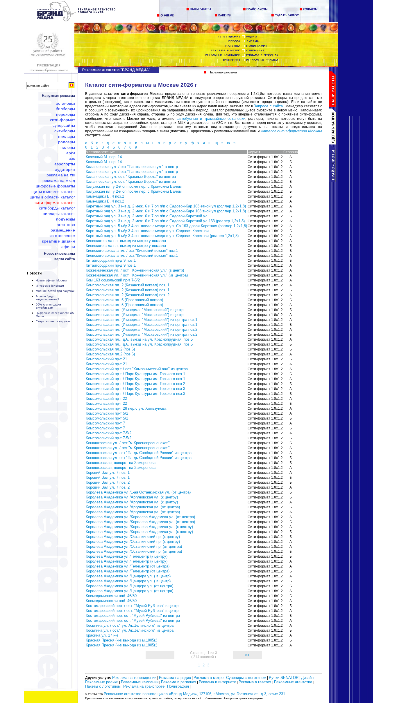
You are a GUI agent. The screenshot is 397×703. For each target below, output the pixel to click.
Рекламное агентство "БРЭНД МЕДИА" (116, 70)
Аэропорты (64, 164)
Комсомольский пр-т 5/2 (107, 413)
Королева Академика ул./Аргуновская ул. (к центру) (132, 497)
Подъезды (65, 219)
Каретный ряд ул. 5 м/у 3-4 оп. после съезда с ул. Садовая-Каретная (147, 231)
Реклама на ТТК (61, 175)
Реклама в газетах (255, 682)
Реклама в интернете (217, 682)
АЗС (72, 158)
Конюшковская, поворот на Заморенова (120, 462)
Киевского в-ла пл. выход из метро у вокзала (126, 240)
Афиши (68, 247)
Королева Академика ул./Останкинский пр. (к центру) (133, 536)
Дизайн (307, 677)
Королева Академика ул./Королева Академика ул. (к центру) (139, 527)
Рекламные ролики (101, 682)
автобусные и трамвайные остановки (211, 118)
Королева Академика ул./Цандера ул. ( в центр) (128, 576)
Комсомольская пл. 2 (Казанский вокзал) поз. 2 (127, 295)
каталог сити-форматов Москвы (291, 131)
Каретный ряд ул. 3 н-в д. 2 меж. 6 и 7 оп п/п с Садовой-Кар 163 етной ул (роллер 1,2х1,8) (166, 206)
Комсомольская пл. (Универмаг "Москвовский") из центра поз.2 (141, 329)
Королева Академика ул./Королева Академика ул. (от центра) (140, 517)
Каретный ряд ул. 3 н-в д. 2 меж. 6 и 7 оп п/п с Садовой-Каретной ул (147, 216)
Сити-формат (62, 120)
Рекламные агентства (293, 682)
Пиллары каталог (59, 214)
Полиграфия (178, 686)
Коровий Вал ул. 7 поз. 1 (108, 472)
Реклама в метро (208, 677)
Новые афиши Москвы (51, 280)
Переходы (65, 114)
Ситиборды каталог (57, 208)
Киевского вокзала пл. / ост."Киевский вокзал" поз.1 (132, 250)
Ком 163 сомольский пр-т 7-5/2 (113, 280)
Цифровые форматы (55, 186)
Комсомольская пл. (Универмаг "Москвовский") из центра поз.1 (141, 319)
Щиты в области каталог (52, 197)
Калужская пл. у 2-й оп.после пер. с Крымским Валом (134, 186)
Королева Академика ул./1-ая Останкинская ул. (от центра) (138, 492)
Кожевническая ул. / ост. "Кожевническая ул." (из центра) (137, 275)
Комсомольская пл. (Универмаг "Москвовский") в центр (134, 310)
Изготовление (62, 236)
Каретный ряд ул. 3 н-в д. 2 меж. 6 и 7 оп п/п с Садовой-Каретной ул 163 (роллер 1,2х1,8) (165, 221)
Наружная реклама (58, 96)
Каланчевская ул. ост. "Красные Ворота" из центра (131, 176)
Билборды (65, 109)
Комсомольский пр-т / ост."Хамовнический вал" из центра (137, 369)
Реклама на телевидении (134, 677)
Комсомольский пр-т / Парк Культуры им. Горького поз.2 (135, 384)
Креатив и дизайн (58, 241)
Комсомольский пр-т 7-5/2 (108, 433)
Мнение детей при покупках (55, 290)
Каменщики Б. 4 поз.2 (105, 196)
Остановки (65, 103)
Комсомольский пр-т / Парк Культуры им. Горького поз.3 (135, 388)
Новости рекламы (59, 254)
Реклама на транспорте (143, 686)
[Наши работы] (333, 106)
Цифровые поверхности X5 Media (55, 314)
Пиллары (66, 136)
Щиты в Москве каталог (53, 191)
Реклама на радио (175, 677)
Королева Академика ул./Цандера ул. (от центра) (129, 586)
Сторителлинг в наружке (53, 321)
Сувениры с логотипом (246, 677)
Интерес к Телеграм (50, 285)
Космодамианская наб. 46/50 (111, 596)
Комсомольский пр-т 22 (106, 398)
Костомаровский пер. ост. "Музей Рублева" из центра (133, 615)
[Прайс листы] (333, 180)
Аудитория (65, 169)
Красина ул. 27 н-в (102, 635)
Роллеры (66, 142)
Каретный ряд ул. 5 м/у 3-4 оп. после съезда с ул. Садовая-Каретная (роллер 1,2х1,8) (162, 236)
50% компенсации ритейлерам (48, 306)
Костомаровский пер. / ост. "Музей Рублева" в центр (132, 605)
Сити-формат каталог (55, 202)
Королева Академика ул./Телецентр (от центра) (127, 566)
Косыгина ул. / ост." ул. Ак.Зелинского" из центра (130, 625)
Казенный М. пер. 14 (104, 157)
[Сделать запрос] (333, 143)
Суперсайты (64, 125)
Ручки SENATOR (283, 677)
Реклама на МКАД (58, 180)
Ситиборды (64, 131)
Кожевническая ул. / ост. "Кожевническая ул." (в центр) (135, 270)
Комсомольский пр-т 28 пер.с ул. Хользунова (126, 408)
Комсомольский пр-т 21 (106, 359)
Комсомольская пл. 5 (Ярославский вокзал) (124, 300)
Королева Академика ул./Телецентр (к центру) (126, 556)
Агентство (66, 225)
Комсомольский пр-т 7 (105, 423)
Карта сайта (64, 259)
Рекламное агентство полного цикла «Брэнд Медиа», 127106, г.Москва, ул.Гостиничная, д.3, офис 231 (194, 694)
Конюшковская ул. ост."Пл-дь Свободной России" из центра (139, 453)
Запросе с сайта (268, 106)
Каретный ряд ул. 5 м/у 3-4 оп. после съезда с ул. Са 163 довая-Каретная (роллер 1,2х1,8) (166, 226)
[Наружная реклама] (76, 20)
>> (247, 655)
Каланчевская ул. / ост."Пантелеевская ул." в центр (132, 167)
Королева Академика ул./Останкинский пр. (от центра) (134, 546)
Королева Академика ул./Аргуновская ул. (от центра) (133, 507)
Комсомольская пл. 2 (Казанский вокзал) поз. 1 (127, 285)
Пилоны (67, 147)
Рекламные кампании (139, 682)
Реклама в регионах (178, 682)
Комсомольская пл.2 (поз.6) (110, 349)
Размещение (63, 230)
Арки (70, 153)
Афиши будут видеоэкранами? (47, 297)
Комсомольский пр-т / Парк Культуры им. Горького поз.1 (135, 374)
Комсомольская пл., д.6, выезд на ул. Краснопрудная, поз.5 (139, 339)
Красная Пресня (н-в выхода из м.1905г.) (121, 640)
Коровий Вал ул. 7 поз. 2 (108, 482)
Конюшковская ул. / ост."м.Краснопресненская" (128, 443)
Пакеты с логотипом (103, 686)
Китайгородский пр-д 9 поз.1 (111, 260)
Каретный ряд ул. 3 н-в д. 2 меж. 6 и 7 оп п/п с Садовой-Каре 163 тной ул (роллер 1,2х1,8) (166, 211)
